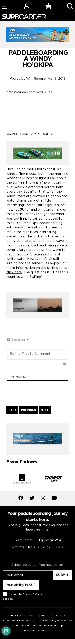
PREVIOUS (28, 410)
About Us (46, 616)
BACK (12, 410)
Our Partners (19, 626)
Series (45, 547)
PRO (59, 547)
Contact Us (59, 616)
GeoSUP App (56, 626)
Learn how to (23, 540)
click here (14, 272)
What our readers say (37, 631)
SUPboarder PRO (37, 626)
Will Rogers (35, 78)
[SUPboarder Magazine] (24, 16)
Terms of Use (64, 621)
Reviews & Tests (23, 547)
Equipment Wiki (50, 540)
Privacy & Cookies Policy (25, 616)
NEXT (45, 410)
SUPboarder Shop (14, 621)
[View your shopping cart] (48, 6)
